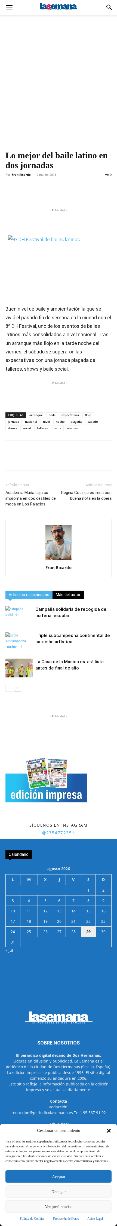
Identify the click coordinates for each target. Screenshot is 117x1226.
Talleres (42, 428)
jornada (13, 421)
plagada (76, 421)
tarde (57, 428)
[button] (109, 1130)
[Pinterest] (90, 194)
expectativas (70, 415)
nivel (46, 421)
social (27, 428)
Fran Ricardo (21, 174)
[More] (103, 194)
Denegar (58, 1191)
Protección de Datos (66, 1219)
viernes (72, 428)
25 (29, 931)
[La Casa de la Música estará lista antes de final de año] (19, 668)
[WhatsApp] (53, 194)
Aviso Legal (95, 1219)
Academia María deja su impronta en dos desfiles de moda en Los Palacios (30, 498)
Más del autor (68, 594)
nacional (31, 421)
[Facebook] (28, 194)
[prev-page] (8, 688)
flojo (88, 415)
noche (60, 421)
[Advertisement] (58, 76)
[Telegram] (65, 194)
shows (12, 428)
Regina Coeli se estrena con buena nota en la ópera (86, 495)
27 (59, 931)
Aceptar (58, 1176)
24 (13, 931)
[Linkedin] (78, 194)
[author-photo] (58, 560)
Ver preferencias (58, 1206)
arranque (36, 415)
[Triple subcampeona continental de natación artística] (19, 641)
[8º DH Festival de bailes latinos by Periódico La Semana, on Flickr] (58, 264)
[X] (40, 194)
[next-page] (17, 688)
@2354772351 (58, 832)
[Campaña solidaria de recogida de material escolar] (19, 615)
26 (45, 931)
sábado (93, 421)
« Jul (9, 950)
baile (52, 415)
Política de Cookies (32, 1219)
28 (73, 931)
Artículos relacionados (29, 594)
